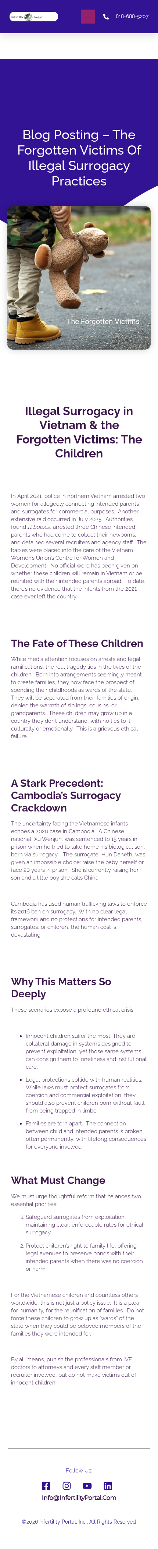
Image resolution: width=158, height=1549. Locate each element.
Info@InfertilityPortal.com (79, 1497)
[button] (88, 17)
